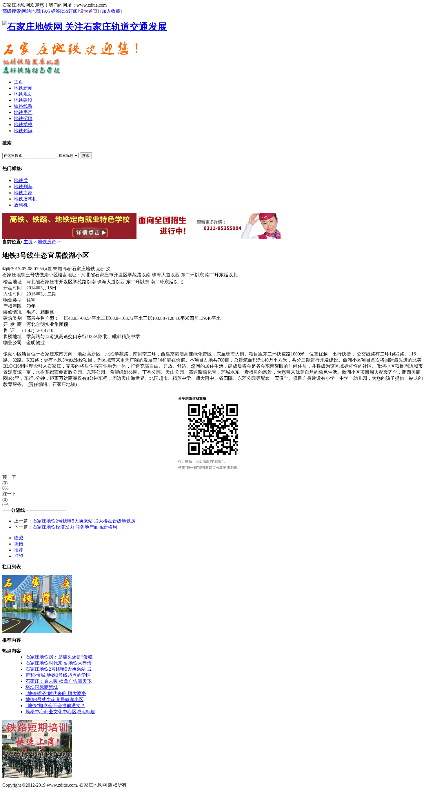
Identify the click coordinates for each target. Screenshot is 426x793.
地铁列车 (23, 186)
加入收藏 (111, 11)
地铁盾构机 (25, 198)
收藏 (18, 537)
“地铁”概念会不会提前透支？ (55, 705)
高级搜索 (11, 11)
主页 (28, 241)
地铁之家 (23, 192)
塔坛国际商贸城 (42, 687)
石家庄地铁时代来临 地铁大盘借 (59, 662)
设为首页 (88, 11)
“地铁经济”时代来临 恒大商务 (56, 693)
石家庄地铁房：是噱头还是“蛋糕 (59, 656)
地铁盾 (21, 180)
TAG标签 (50, 11)
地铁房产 (47, 241)
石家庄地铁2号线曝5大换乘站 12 (59, 669)
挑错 (18, 543)
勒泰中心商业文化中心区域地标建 (60, 711)
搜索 (86, 155)
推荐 (18, 549)
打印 (18, 556)
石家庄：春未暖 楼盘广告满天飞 (59, 681)
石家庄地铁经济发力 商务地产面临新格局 (74, 527)
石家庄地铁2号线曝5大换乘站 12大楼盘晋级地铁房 (84, 520)
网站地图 (31, 11)
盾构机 (21, 204)
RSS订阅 (69, 11)
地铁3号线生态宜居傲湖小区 (54, 699)
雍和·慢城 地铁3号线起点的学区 (58, 675)
